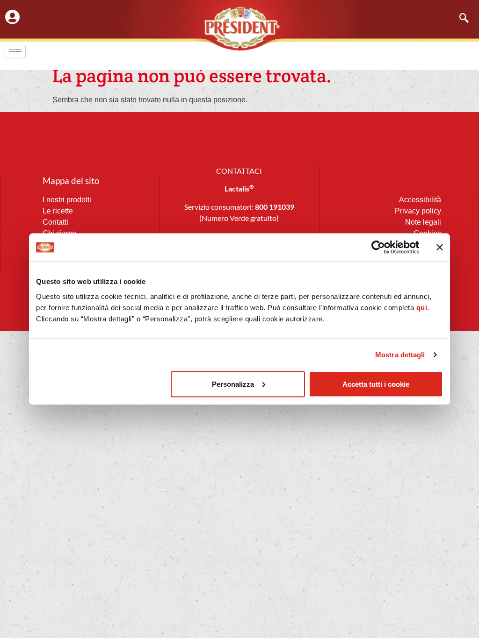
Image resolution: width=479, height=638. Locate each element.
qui (422, 307)
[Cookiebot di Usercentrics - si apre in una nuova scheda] (378, 248)
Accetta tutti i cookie (375, 384)
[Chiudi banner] (439, 247)
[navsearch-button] (459, 18)
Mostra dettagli (400, 355)
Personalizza (233, 384)
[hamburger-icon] (15, 51)
